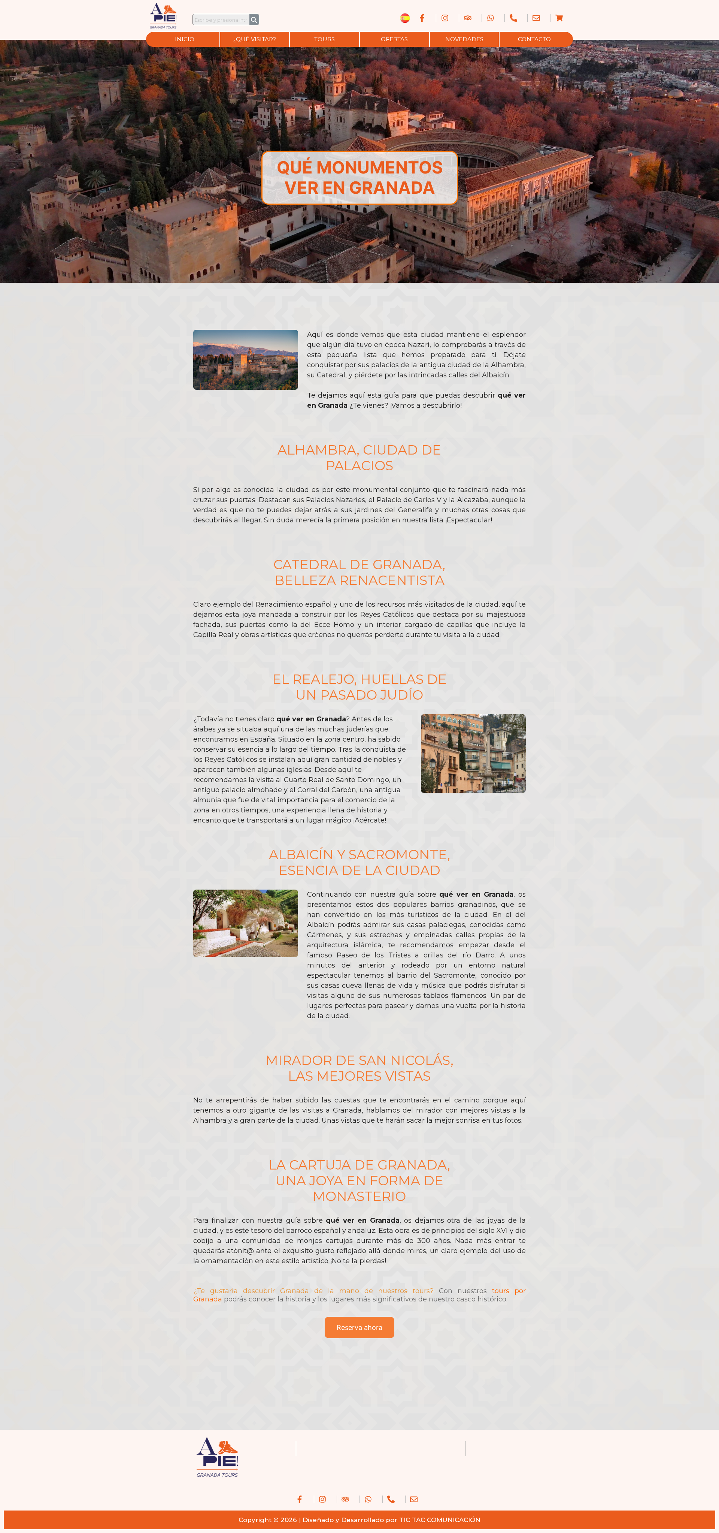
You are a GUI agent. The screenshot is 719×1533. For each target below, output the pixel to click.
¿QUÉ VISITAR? (254, 39)
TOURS (324, 39)
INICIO (184, 39)
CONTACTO (534, 39)
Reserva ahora (359, 1327)
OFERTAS (394, 39)
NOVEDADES (464, 39)
